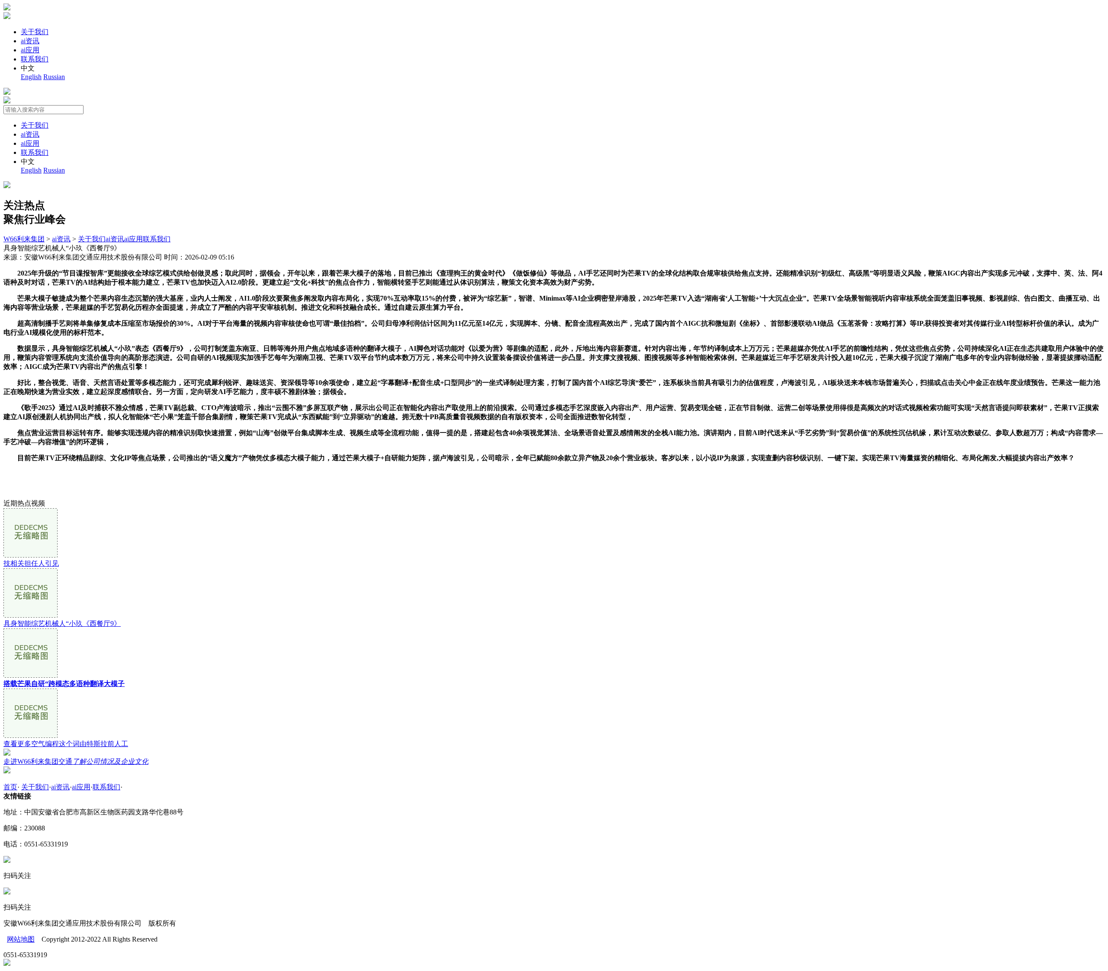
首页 (10, 787)
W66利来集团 (24, 239)
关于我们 (34, 31)
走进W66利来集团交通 (75, 761)
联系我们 (34, 59)
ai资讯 (30, 41)
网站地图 (21, 939)
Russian (54, 76)
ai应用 (30, 50)
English (31, 76)
